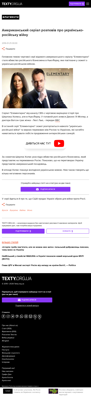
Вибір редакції (8, 337)
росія (5, 210)
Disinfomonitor (8, 359)
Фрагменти (6, 331)
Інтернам (6, 362)
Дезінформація (8, 356)
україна (14, 210)
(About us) (13, 325)
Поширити (10, 49)
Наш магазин (7, 371)
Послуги (5, 350)
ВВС (57, 120)
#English (5, 341)
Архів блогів (7, 377)
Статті (4, 328)
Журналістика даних (10, 347)
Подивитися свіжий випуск (27, 305)
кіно (30, 210)
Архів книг (6, 380)
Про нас (5, 325)
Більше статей (10, 242)
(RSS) (9, 328)
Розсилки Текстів (9, 334)
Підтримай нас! (8, 368)
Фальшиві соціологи (11, 353)
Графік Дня (6, 374)
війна (23, 210)
